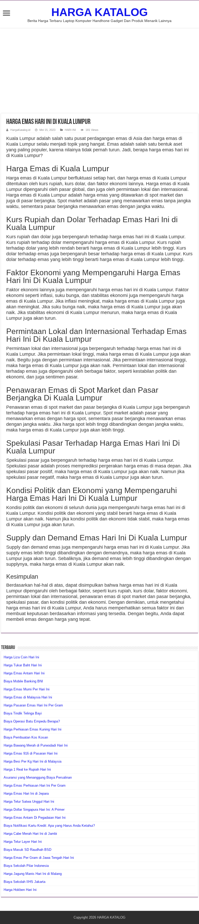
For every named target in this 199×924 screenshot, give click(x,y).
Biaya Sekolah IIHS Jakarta (24, 882)
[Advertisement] (99, 70)
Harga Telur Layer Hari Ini (23, 842)
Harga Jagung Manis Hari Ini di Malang (33, 874)
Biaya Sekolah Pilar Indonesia (26, 866)
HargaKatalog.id (20, 129)
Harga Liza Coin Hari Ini (21, 657)
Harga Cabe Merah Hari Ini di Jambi (30, 834)
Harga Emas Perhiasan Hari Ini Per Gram (35, 785)
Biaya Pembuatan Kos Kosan (26, 737)
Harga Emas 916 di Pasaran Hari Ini (31, 753)
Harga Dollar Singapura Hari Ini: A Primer (34, 809)
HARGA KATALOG (99, 12)
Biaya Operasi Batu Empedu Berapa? (32, 721)
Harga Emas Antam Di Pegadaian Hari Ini (35, 817)
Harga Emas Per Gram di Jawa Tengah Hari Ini (39, 858)
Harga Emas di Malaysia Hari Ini (28, 697)
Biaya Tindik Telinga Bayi (23, 713)
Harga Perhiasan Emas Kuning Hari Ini (32, 729)
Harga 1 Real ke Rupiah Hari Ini (27, 769)
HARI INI (70, 129)
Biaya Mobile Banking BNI (23, 681)
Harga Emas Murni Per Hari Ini (26, 689)
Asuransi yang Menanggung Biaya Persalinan (38, 777)
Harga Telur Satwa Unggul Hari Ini (29, 801)
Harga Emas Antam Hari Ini (24, 673)
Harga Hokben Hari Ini (20, 890)
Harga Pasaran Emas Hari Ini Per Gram (33, 705)
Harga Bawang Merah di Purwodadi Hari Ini (36, 745)
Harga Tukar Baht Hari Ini (23, 665)
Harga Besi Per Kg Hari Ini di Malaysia (32, 761)
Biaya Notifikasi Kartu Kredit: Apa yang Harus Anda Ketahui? (49, 826)
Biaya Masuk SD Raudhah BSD (27, 850)
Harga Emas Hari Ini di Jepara (26, 793)
